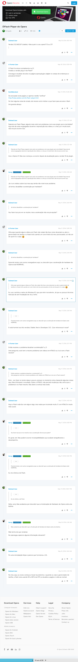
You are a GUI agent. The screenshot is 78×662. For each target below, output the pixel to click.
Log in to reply (70, 31)
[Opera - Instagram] (19, 649)
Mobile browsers (9, 626)
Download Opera (42, 12)
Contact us (65, 622)
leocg (10, 172)
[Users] (34, 3)
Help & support (41, 608)
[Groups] (38, 3)
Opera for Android (11, 630)
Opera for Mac (10, 614)
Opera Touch (9, 635)
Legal (50, 603)
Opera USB (9, 623)
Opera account (28, 611)
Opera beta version (11, 620)
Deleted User (12, 40)
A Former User (13, 64)
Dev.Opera (39, 616)
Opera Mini (9, 633)
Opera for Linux (10, 617)
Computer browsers (10, 607)
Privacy (50, 611)
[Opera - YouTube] (12, 649)
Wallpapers (27, 613)
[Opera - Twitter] (8, 649)
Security (51, 608)
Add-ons (26, 608)
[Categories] (23, 3)
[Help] (46, 3)
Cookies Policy (53, 613)
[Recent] (27, 3)
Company (66, 603)
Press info (65, 611)
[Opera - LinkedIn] (16, 649)
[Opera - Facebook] (4, 649)
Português (8, 31)
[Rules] (42, 3)
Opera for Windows (11, 611)
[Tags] (30, 3)
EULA (50, 616)
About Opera (66, 608)
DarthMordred (13, 92)
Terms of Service (54, 619)
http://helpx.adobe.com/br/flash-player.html (23, 98)
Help (38, 603)
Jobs (63, 613)
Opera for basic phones (13, 638)
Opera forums (40, 613)
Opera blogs (40, 611)
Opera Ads (27, 616)
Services (27, 603)
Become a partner (68, 619)
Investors (65, 616)
